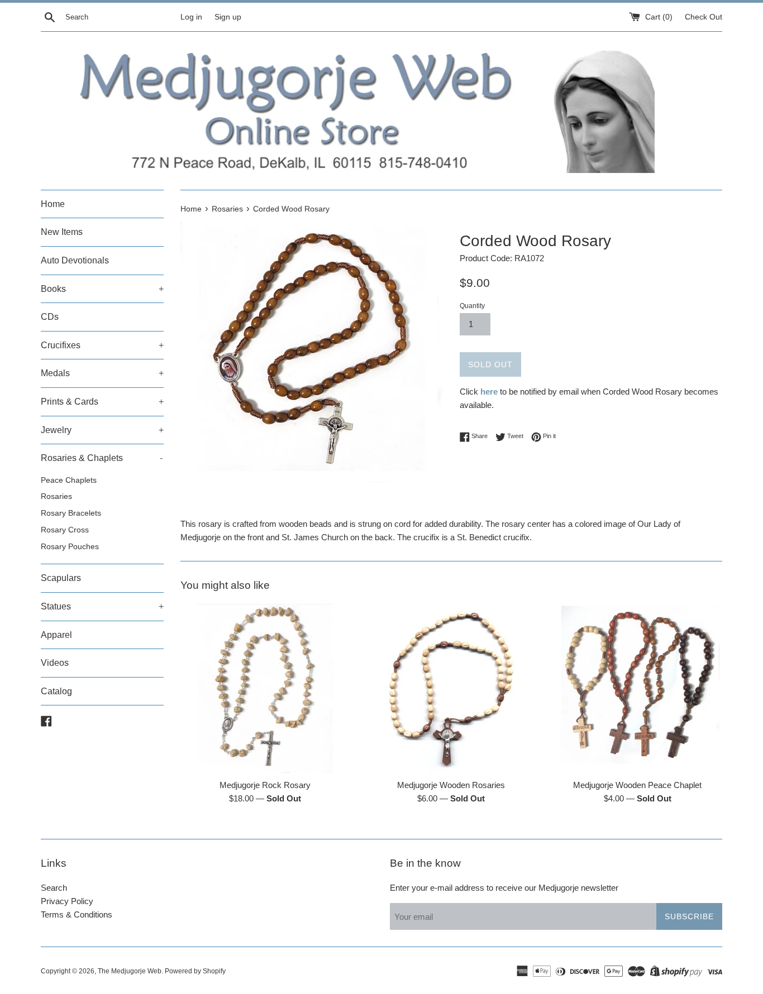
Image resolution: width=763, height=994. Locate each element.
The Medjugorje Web (129, 971)
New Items (62, 232)
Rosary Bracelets (71, 513)
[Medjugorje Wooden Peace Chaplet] (637, 687)
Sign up (227, 17)
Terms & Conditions (76, 914)
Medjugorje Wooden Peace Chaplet (637, 785)
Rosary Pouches (70, 546)
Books (102, 289)
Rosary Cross (65, 530)
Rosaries (56, 496)
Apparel (56, 635)
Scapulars (61, 578)
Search (54, 887)
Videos (55, 663)
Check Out (703, 17)
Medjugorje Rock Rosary (265, 785)
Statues (102, 606)
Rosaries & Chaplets (102, 458)
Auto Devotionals (75, 260)
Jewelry (102, 430)
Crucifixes (102, 345)
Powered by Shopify (195, 971)
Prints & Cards (102, 401)
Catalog (56, 691)
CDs (50, 316)
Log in (191, 17)
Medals (102, 373)
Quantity (472, 306)
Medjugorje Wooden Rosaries (451, 785)
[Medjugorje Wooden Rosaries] (451, 687)
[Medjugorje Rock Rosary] (265, 687)
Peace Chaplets (69, 480)
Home (53, 204)
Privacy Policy (67, 901)
